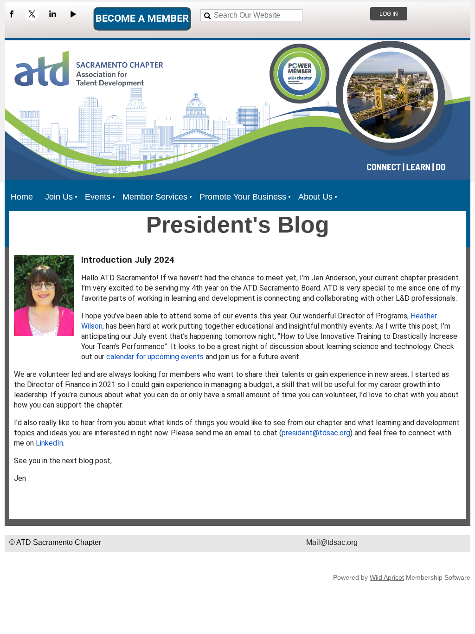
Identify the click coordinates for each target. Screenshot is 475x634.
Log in (388, 14)
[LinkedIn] (52, 14)
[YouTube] (73, 14)
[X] (32, 14)
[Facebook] (12, 14)
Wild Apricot (387, 577)
